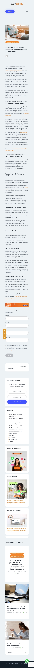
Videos (10, 441)
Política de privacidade (12, 350)
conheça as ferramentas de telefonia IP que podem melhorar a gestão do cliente (16, 298)
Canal (12, 56)
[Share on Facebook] (4, 330)
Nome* (7, 315)
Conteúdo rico (12, 420)
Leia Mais (10, 580)
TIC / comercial (12, 437)
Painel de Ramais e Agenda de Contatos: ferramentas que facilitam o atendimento (17, 608)
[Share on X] (4, 334)
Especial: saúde (12, 424)
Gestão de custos (13, 428)
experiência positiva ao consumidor (13, 70)
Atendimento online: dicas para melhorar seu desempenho (16, 644)
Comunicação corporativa (15, 418)
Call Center (11, 416)
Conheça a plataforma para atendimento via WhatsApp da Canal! (16, 502)
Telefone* (7, 330)
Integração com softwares (15, 431)
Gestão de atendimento (12, 42)
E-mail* (7, 322)
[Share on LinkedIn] (4, 337)
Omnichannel (12, 433)
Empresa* (7, 337)
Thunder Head (23, 132)
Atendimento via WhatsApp (15, 414)
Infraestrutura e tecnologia (15, 429)
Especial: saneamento (14, 422)
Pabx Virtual (11, 435)
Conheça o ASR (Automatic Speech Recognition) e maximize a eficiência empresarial (17, 564)
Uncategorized (12, 439)
